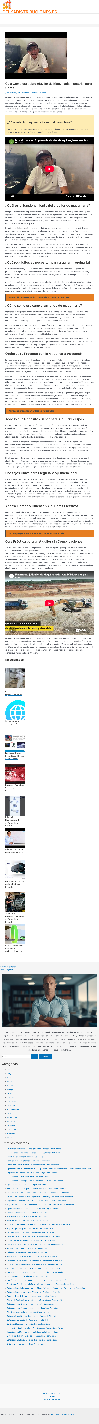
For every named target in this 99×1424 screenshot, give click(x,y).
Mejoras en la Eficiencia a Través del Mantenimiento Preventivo (33, 1268)
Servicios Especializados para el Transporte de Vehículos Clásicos (34, 1236)
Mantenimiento (13, 1109)
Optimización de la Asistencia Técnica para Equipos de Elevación (34, 1292)
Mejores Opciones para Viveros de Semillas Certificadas (30, 1228)
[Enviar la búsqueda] (34, 1056)
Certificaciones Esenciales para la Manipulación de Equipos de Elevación (37, 1280)
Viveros (10, 1137)
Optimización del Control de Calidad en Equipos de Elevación (32, 1316)
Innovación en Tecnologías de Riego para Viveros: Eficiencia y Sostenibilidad (38, 1224)
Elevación (11, 1081)
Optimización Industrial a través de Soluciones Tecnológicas (32, 1340)
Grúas (9, 1093)
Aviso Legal (52, 1396)
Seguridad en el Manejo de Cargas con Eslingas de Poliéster (32, 1173)
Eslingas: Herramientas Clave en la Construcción (27, 1252)
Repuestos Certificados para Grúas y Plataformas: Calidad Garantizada (36, 1200)
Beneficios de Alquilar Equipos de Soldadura (25, 1157)
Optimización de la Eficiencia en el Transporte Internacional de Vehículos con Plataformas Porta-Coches (50, 1169)
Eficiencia (11, 1078)
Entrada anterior (8, 967)
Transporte (11, 1133)
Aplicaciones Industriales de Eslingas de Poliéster (27, 1185)
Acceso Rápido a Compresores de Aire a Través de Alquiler (31, 1240)
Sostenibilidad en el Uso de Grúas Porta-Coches (27, 1216)
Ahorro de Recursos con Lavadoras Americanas (27, 1213)
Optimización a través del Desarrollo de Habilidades (28, 1320)
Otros (9, 1113)
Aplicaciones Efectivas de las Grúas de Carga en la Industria (32, 1256)
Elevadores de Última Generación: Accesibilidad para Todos (31, 1336)
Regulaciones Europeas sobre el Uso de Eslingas (27, 1248)
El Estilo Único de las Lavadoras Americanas (25, 1344)
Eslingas (10, 1089)
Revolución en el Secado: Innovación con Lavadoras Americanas (34, 1149)
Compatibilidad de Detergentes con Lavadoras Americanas (31, 1296)
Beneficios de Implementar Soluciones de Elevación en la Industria (34, 1260)
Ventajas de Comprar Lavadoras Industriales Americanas (30, 1232)
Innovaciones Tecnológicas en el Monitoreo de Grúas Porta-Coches (35, 1181)
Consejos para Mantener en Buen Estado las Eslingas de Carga (33, 1332)
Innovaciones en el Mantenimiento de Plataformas (28, 1177)
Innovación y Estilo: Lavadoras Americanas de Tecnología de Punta (35, 1328)
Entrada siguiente (8, 970)
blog (8, 1070)
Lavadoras (11, 1105)
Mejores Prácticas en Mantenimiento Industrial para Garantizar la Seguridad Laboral (41, 1204)
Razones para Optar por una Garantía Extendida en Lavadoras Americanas (38, 1193)
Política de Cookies (52, 1399)
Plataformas (12, 1117)
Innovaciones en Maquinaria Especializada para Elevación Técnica (34, 1264)
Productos (11, 1121)
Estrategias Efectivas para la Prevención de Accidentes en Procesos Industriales (40, 1284)
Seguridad (11, 1125)
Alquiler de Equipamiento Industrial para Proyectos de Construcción (35, 1300)
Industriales (11, 93)
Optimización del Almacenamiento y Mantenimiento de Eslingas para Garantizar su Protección (46, 1288)
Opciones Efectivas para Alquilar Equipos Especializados (30, 1324)
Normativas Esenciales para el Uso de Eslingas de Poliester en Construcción (38, 1189)
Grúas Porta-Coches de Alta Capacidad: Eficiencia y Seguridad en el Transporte (40, 1197)
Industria (10, 1097)
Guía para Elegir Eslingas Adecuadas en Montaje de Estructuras (33, 1308)
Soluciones (11, 1129)
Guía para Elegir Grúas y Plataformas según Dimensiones (30, 1304)
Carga (9, 1074)
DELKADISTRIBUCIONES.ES (30, 11)
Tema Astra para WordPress (62, 1414)
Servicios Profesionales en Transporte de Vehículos (28, 1220)
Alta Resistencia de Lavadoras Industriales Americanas (29, 1312)
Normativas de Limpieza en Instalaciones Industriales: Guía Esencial (35, 1272)
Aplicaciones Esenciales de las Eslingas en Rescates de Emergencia (35, 1244)
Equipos (10, 1085)
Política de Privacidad (52, 1393)
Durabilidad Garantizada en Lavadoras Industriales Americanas (33, 1165)
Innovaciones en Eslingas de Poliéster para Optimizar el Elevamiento (35, 1153)
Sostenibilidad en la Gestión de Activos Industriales (28, 1276)
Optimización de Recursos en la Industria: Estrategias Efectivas (33, 1209)
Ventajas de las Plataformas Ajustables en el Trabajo (28, 1161)
